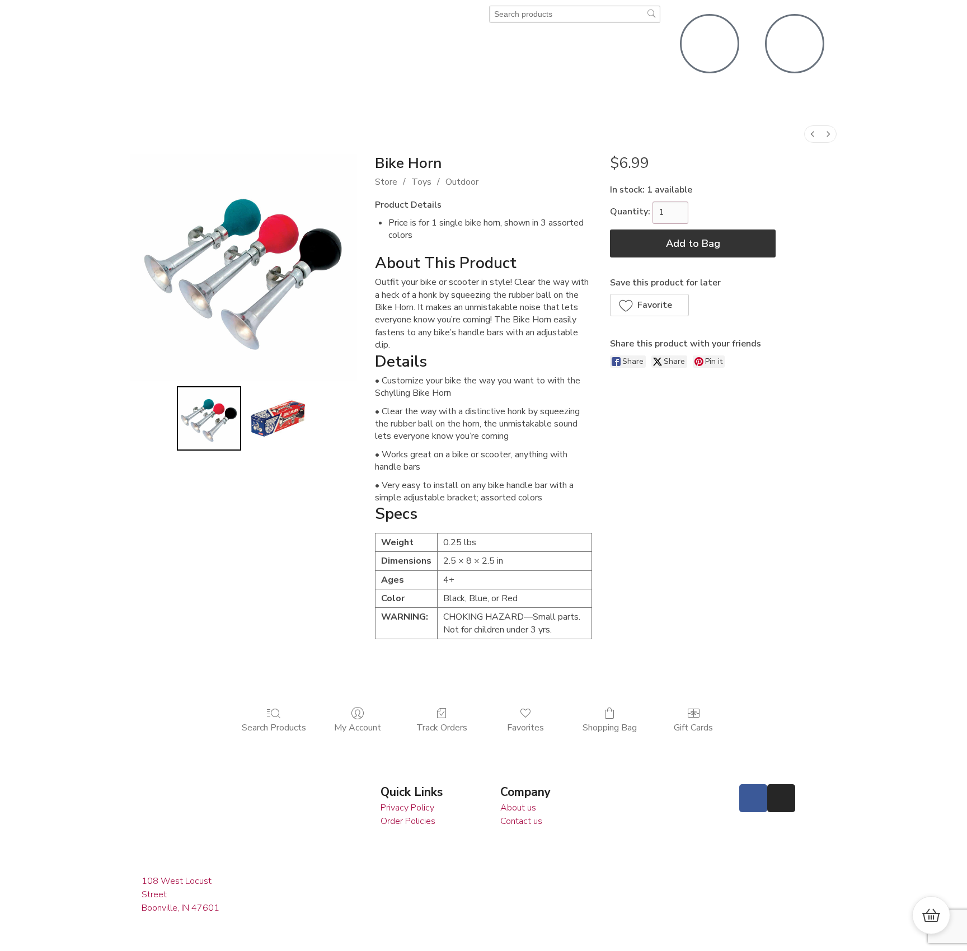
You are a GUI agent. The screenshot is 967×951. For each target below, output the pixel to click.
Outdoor (461, 182)
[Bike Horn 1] (278, 418)
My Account (357, 727)
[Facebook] (753, 798)
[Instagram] (781, 798)
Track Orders (441, 727)
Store (386, 182)
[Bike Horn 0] (209, 418)
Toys (421, 182)
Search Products (274, 727)
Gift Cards (693, 727)
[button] (649, 305)
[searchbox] (574, 14)
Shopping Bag (610, 727)
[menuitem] (812, 134)
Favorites (525, 727)
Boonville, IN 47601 (180, 908)
